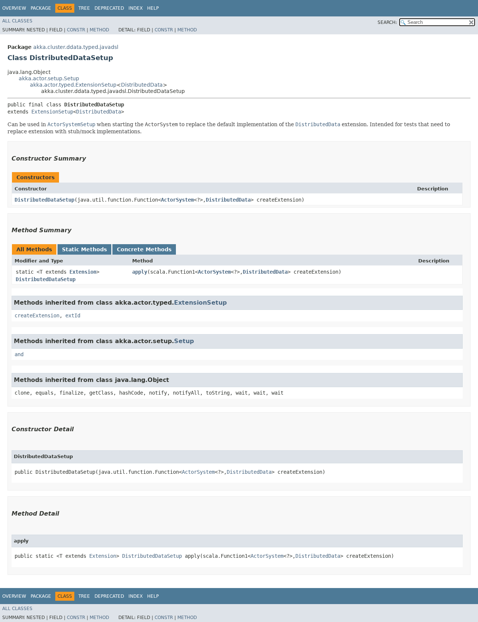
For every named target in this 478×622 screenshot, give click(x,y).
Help (153, 8)
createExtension (37, 315)
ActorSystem (177, 200)
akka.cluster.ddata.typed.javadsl (75, 47)
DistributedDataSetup (44, 200)
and (19, 354)
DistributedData (142, 85)
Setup (184, 341)
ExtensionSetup (52, 112)
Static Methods (84, 249)
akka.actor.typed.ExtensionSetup (73, 85)
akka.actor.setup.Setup (49, 78)
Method (99, 29)
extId (72, 315)
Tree (84, 8)
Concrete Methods (144, 249)
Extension (82, 272)
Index (135, 8)
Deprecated (109, 8)
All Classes (17, 21)
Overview (14, 8)
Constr (76, 29)
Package (41, 8)
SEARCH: (387, 22)
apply (139, 272)
